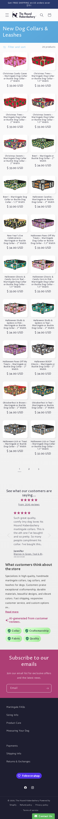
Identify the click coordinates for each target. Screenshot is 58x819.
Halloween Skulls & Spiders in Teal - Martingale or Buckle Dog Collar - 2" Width (43, 324)
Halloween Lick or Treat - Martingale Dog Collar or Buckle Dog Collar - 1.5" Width (43, 445)
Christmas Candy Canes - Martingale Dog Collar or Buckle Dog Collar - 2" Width (15, 77)
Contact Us (44, 816)
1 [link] (19, 469)
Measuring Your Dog (17, 731)
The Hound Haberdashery (27, 800)
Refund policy (26, 805)
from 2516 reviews (28, 504)
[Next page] (38, 469)
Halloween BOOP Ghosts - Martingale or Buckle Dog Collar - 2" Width (43, 365)
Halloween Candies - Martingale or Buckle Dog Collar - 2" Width (43, 199)
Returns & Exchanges (18, 762)
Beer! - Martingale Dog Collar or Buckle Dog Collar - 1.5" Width (15, 199)
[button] (7, 15)
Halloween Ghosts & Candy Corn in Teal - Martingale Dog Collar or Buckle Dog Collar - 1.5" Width (15, 282)
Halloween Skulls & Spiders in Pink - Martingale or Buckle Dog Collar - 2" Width (15, 324)
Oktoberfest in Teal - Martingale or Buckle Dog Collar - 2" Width (43, 405)
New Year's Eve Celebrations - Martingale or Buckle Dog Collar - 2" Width (15, 240)
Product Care (13, 723)
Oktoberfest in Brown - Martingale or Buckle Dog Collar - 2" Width (15, 405)
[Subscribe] (47, 688)
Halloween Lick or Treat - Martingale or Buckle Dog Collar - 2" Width (15, 444)
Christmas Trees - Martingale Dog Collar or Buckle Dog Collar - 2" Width (15, 119)
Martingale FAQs (15, 707)
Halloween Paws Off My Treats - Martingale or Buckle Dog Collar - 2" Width (15, 365)
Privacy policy (41, 805)
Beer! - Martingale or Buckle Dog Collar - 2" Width (43, 158)
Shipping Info (13, 754)
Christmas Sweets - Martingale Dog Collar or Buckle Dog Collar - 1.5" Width (43, 119)
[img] (29, 500)
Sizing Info (12, 715)
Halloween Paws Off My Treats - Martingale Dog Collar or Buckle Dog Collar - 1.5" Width (43, 240)
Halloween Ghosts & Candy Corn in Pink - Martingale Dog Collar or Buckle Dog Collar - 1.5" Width (43, 282)
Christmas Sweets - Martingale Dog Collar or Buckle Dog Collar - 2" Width (15, 160)
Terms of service (30, 810)
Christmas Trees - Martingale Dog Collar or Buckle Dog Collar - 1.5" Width (43, 77)
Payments (12, 746)
